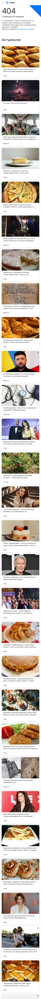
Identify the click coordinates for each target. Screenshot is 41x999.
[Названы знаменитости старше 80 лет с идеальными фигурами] (20, 570)
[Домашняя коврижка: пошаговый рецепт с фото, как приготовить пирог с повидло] (20, 841)
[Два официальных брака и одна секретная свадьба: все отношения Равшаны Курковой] (20, 807)
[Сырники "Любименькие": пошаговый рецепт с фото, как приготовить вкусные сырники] (20, 638)
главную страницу (26, 29)
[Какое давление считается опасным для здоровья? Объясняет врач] (20, 401)
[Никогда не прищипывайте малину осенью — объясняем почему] (20, 468)
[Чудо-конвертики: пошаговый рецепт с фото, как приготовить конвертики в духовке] (20, 62)
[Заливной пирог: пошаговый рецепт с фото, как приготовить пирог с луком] (20, 671)
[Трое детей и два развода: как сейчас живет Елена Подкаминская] (20, 908)
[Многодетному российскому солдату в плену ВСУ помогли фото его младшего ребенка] (20, 130)
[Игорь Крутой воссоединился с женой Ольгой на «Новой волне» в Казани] (20, 434)
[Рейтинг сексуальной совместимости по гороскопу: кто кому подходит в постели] (20, 942)
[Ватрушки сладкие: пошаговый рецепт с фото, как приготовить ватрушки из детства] (20, 875)
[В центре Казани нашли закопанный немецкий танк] (20, 773)
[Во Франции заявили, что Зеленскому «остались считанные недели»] (20, 367)
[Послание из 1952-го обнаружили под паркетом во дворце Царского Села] (20, 299)
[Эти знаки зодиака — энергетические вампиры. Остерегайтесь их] (20, 502)
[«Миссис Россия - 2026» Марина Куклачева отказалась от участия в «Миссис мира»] (20, 604)
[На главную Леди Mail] (11, 2)
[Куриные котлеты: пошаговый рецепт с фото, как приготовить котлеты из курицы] (20, 739)
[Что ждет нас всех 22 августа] (20, 96)
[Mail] (7, 2)
